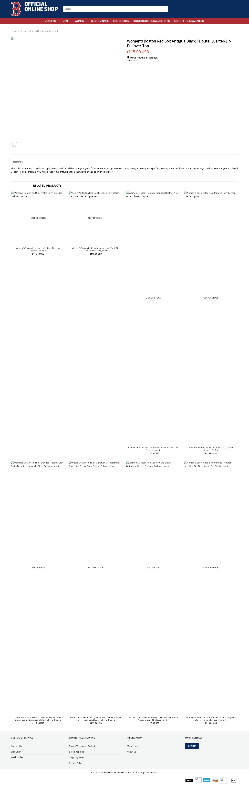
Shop (23, 31)
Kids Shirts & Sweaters (189, 20)
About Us (131, 751)
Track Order (17, 757)
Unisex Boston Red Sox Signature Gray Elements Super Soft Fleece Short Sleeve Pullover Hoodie (95, 718)
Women (79, 20)
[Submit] (165, 9)
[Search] (223, 9)
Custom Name (100, 20)
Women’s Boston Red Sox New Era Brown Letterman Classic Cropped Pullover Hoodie (153, 718)
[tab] (18, 162)
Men (65, 20)
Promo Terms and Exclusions (84, 746)
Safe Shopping (76, 751)
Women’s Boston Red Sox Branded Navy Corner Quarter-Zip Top (211, 448)
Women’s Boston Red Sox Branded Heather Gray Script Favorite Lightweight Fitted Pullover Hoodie (38, 718)
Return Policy (75, 763)
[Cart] (236, 9)
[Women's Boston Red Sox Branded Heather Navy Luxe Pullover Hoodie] (153, 318)
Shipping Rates (76, 757)
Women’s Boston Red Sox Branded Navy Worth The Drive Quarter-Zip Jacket (96, 249)
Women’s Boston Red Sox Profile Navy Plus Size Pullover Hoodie (38, 249)
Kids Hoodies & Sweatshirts (151, 20)
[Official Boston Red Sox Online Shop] (34, 9)
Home (14, 31)
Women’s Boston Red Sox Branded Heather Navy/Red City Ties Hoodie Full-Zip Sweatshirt (211, 718)
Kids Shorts (121, 20)
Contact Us (16, 746)
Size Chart (16, 751)
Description (18, 162)
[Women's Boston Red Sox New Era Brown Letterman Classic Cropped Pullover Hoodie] (153, 587)
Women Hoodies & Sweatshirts (44, 31)
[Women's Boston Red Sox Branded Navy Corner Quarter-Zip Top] (211, 318)
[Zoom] (14, 144)
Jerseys (50, 20)
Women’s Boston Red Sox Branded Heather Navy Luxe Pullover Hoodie (153, 448)
